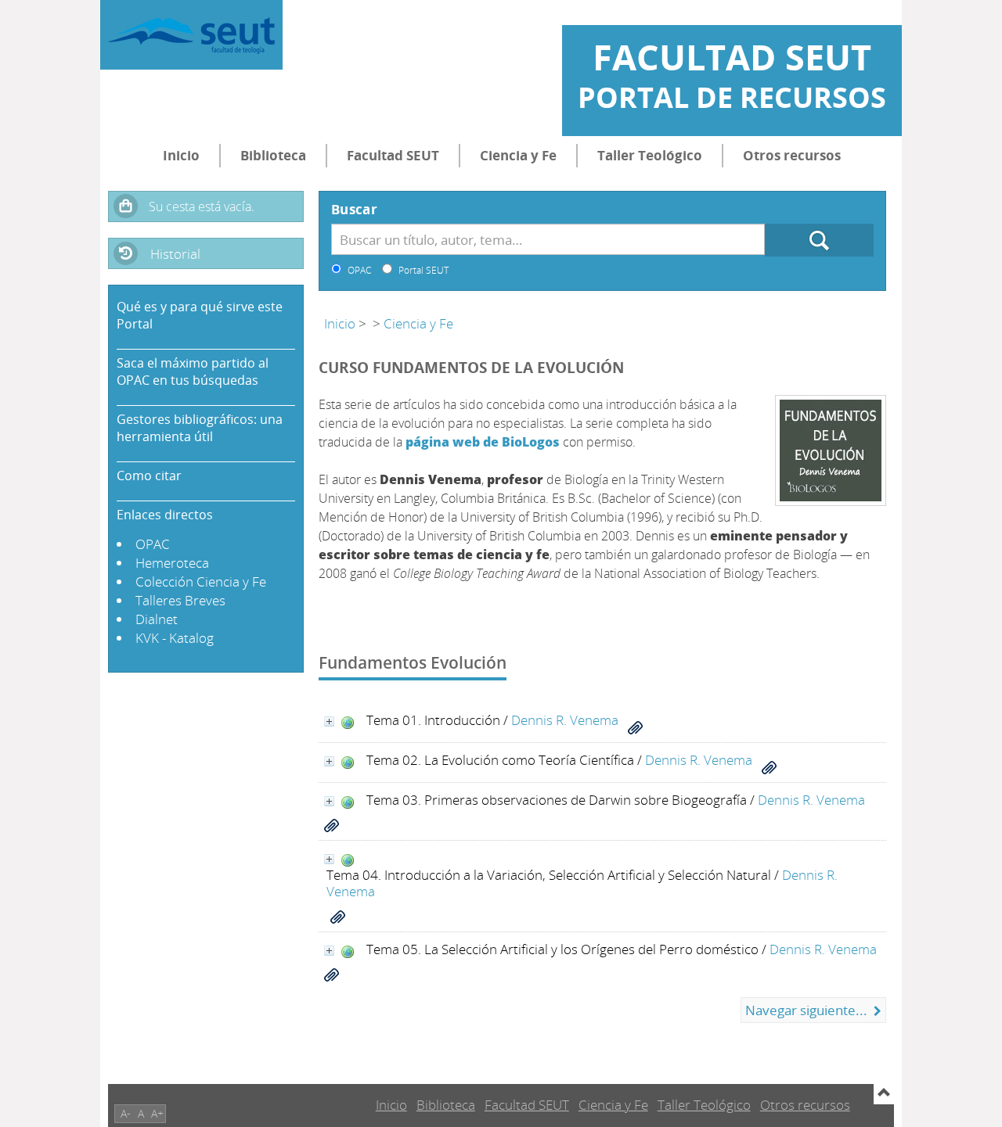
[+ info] (329, 721)
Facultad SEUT (393, 155)
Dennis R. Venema (564, 720)
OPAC (152, 544)
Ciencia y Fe (518, 155)
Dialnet (156, 619)
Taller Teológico (649, 155)
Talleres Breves (180, 600)
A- (126, 1113)
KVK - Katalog (174, 638)
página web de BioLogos (482, 441)
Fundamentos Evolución (412, 662)
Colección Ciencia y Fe (200, 581)
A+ (157, 1113)
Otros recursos (792, 155)
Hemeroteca (172, 563)
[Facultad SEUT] (191, 35)
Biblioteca (273, 155)
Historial (175, 254)
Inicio (181, 155)
